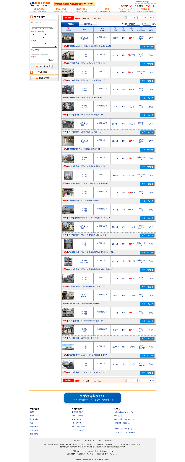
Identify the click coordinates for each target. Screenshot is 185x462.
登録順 (68, 31)
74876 (70, 201)
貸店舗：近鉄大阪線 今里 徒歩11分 (87, 303)
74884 (70, 80)
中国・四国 (34, 430)
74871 (70, 286)
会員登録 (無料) (141, 2)
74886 (70, 46)
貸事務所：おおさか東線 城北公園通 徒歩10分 (91, 286)
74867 (70, 355)
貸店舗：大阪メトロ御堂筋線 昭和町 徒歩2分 (90, 166)
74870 (70, 303)
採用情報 (108, 440)
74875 (70, 218)
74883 (70, 98)
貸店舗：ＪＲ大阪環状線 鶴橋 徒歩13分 (88, 321)
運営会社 (76, 440)
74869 (70, 321)
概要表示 (88, 24)
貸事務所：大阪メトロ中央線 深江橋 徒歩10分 (91, 372)
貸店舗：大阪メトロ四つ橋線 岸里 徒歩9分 (89, 80)
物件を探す (118, 416)
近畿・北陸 (34, 427)
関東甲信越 (34, 419)
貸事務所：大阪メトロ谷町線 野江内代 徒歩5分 (91, 183)
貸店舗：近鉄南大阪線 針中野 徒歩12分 (88, 115)
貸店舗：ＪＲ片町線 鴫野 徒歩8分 (86, 201)
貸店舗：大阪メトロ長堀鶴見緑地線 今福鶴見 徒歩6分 (93, 269)
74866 (70, 372)
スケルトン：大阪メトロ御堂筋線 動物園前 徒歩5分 (93, 46)
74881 (70, 132)
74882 (70, 115)
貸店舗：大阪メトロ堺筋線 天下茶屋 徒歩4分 (90, 63)
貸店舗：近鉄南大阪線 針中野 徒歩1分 (88, 98)
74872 (70, 269)
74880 (70, 149)
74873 (70, 252)
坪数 (115, 31)
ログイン (151, 2)
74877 (70, 183)
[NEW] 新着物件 (77, 412)
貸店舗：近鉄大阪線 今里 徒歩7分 (86, 338)
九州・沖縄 (34, 434)
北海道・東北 (34, 416)
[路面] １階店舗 (77, 416)
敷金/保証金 (141, 31)
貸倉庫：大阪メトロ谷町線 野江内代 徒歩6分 (90, 235)
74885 (70, 63)
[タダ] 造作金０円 (78, 430)
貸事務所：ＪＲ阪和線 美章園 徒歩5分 (88, 149)
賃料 (131, 31)
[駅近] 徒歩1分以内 (78, 427)
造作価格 (151, 31)
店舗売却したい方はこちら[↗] (125, 429)
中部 (31, 423)
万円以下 (51, 60)
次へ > (152, 18)
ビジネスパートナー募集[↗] (124, 432)
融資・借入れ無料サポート (124, 419)
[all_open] (43, 78)
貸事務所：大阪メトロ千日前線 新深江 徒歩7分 (91, 355)
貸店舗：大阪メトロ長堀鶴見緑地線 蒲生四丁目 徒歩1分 (94, 252)
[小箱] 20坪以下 (77, 419)
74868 (70, 338)
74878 (70, 166)
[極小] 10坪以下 (77, 423)
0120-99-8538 (88, 451)
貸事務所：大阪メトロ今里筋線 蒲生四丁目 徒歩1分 (93, 218)
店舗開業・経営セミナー (123, 423)
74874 (70, 235)
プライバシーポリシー (92, 440)
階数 (123, 31)
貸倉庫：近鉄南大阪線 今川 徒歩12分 (87, 132)
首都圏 (32, 412)
